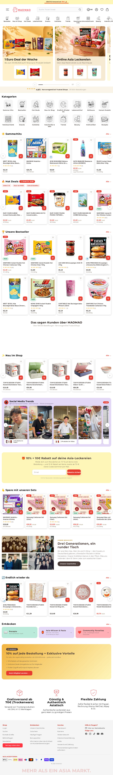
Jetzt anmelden (35, 397)
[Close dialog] (97, 362)
